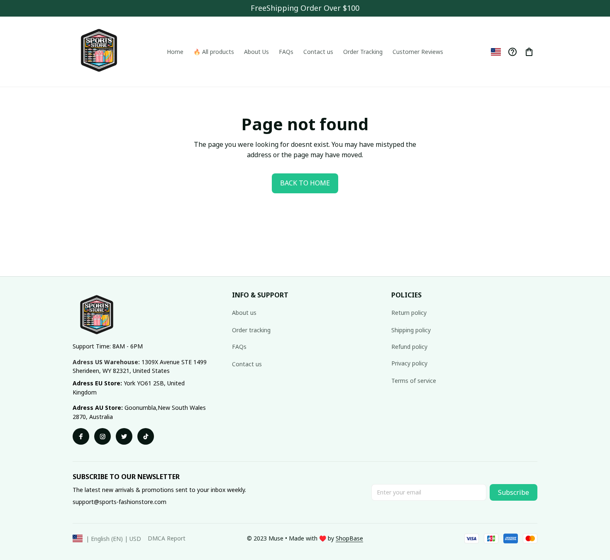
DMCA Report (166, 538)
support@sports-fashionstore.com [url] (119, 502)
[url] (349, 538)
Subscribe (513, 492)
